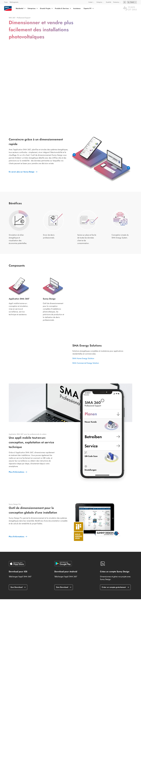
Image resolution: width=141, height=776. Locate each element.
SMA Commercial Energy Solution (85, 363)
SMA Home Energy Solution (83, 358)
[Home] (8, 8)
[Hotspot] (74, 155)
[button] (124, 2)
